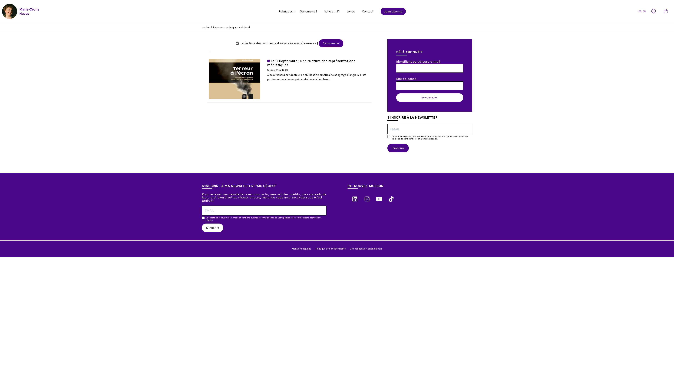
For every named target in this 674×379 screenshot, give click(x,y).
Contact (368, 11)
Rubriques (286, 11)
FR (639, 11)
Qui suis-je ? (308, 11)
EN (644, 11)
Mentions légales (301, 248)
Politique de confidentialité (331, 248)
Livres (351, 11)
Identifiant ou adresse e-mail (418, 62)
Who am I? (332, 11)
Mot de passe (406, 79)
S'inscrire (398, 148)
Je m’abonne (393, 11)
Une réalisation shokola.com (366, 248)
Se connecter (331, 43)
